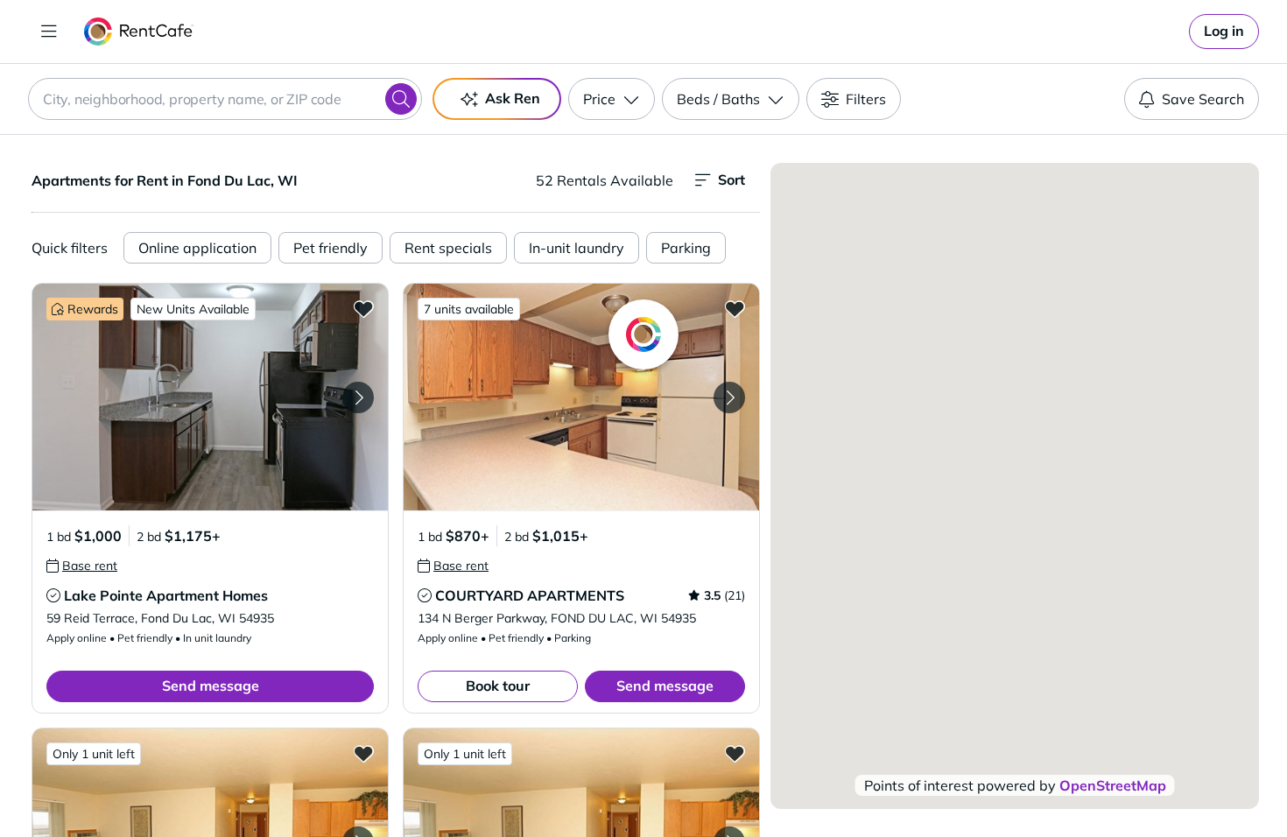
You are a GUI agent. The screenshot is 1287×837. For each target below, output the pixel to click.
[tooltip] (81, 565)
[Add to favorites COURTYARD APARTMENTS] (734, 308)
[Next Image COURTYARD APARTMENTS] (729, 397)
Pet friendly (330, 248)
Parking (686, 248)
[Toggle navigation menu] (49, 32)
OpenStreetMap (1112, 785)
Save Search (1203, 99)
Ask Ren (512, 98)
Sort (731, 179)
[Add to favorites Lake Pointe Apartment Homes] (363, 308)
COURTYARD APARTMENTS (529, 595)
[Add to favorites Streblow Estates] (734, 753)
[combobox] (225, 99)
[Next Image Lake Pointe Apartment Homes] (358, 397)
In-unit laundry (576, 248)
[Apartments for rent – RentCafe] (138, 32)
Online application (197, 248)
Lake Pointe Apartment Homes (166, 595)
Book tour (498, 685)
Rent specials (448, 248)
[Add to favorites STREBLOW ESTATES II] (363, 753)
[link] (1224, 31)
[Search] (401, 99)
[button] (210, 397)
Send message (210, 685)
